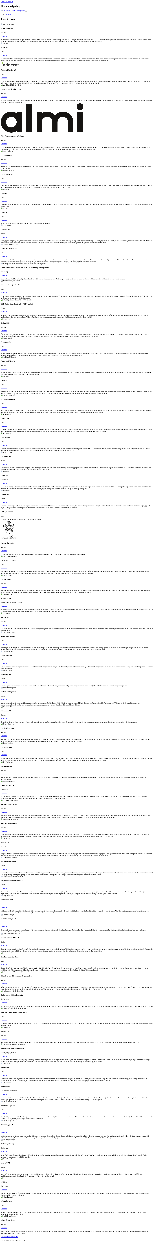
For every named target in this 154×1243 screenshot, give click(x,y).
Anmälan (8, 14)
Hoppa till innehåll (7, 2)
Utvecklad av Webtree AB (9, 1237)
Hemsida (4, 36)
